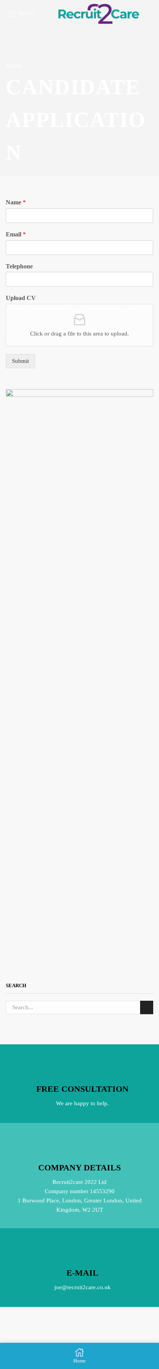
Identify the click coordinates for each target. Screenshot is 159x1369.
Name (16, 202)
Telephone (19, 266)
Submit (20, 361)
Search (146, 1007)
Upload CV (21, 298)
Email (16, 234)
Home (15, 66)
